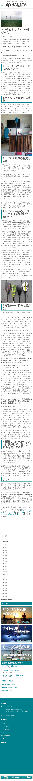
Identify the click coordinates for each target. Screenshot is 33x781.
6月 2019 (4, 588)
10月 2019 (5, 577)
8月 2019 (4, 583)
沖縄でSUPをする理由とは (9, 666)
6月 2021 (4, 553)
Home (3, 723)
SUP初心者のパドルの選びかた (11, 670)
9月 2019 (4, 580)
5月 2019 (4, 591)
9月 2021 (4, 547)
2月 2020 (4, 566)
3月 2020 (4, 564)
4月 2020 (4, 561)
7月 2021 (4, 550)
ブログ (3, 738)
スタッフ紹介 (5, 726)
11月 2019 (5, 574)
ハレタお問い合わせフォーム (13, 515)
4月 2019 (4, 593)
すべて (4, 545)
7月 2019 (4, 585)
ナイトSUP (21, 513)
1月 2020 (4, 569)
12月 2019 (5, 572)
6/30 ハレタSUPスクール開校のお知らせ (13, 675)
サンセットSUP (10, 513)
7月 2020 (5, 556)
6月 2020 (4, 558)
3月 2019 (4, 596)
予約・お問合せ (5, 735)
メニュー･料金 (5, 729)
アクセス (3, 732)
